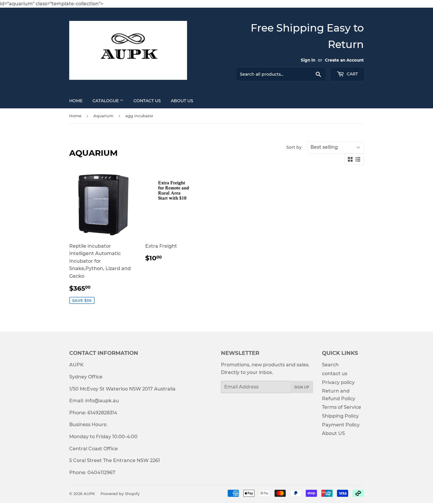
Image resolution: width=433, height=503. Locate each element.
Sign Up (301, 387)
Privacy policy (338, 382)
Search (330, 365)
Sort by (294, 147)
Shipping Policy (340, 416)
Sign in (308, 60)
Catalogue (106, 100)
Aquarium (103, 115)
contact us (334, 373)
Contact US (147, 100)
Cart (352, 74)
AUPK (89, 493)
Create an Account (344, 60)
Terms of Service (341, 407)
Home (75, 100)
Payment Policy (341, 425)
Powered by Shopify (120, 493)
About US (182, 100)
